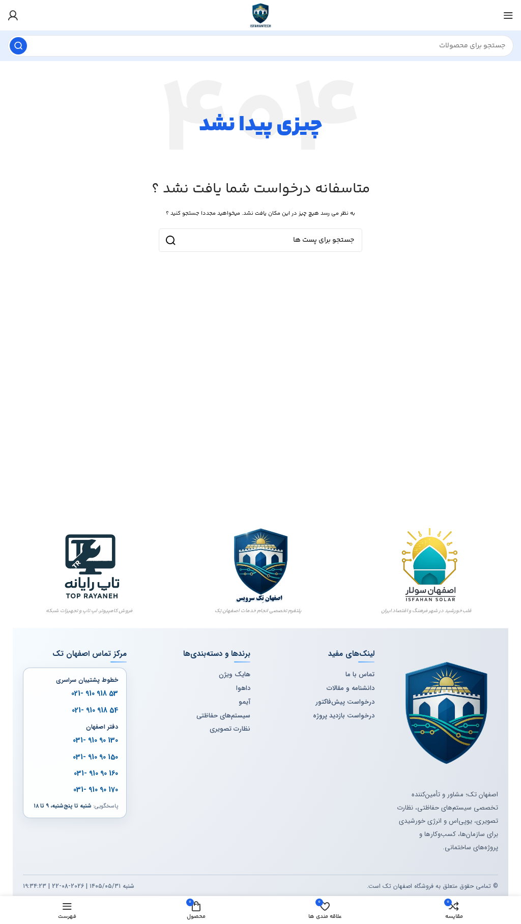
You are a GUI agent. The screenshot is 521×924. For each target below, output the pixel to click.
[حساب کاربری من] (13, 15)
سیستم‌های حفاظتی (223, 716)
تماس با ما (359, 675)
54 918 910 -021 (95, 710)
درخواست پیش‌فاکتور (344, 702)
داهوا (243, 688)
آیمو (244, 702)
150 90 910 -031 (95, 757)
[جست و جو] (18, 45)
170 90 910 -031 (95, 789)
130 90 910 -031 (95, 740)
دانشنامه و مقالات (350, 688)
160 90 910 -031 (96, 773)
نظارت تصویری (230, 729)
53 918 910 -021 (94, 693)
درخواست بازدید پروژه (343, 716)
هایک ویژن (234, 675)
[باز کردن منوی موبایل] (508, 15)
